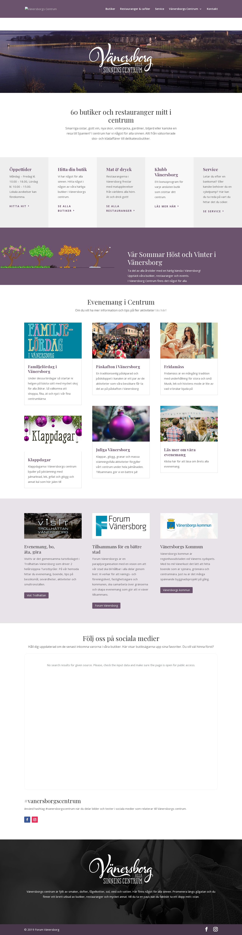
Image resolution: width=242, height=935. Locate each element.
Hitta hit (17, 206)
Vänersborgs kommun (176, 590)
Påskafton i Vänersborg (118, 366)
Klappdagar (39, 459)
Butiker (110, 9)
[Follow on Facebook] (27, 820)
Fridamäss (174, 366)
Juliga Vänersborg (113, 449)
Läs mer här (165, 206)
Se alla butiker (65, 208)
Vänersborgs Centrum (183, 9)
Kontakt (212, 9)
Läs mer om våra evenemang (180, 452)
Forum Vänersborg (106, 605)
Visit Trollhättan (36, 595)
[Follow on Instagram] (35, 820)
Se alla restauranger (119, 208)
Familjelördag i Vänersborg (42, 369)
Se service (212, 211)
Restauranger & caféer (135, 9)
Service (159, 9)
